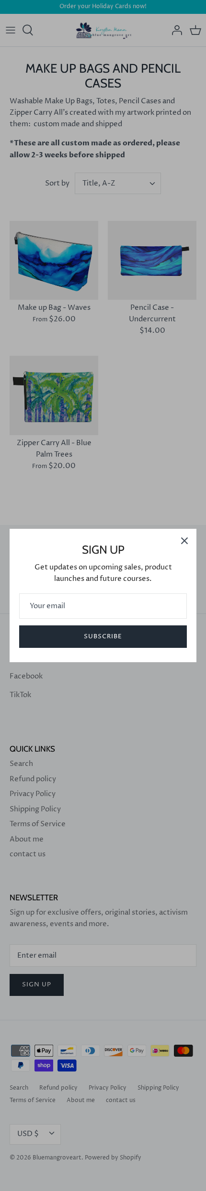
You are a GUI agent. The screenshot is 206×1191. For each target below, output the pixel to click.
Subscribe (103, 636)
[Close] (184, 540)
